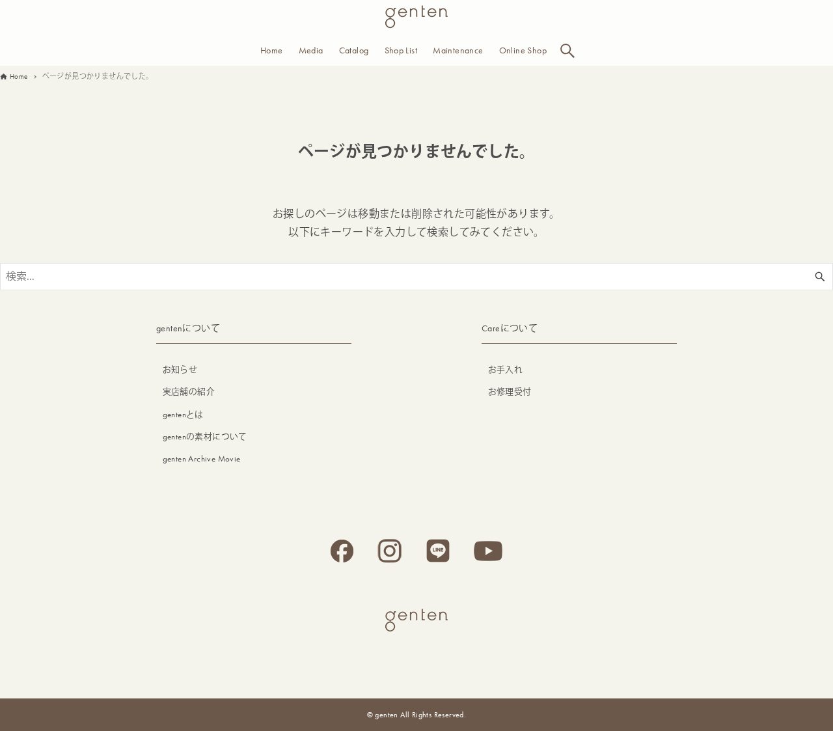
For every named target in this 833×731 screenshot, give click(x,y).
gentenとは (183, 414)
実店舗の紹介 (189, 391)
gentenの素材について (205, 436)
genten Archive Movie (202, 458)
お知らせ (180, 369)
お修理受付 (510, 391)
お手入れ (505, 369)
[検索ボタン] (567, 51)
